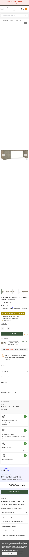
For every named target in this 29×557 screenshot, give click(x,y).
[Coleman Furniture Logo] (12, 9)
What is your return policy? (8, 512)
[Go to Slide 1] (4, 291)
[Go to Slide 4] (21, 291)
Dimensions (5, 371)
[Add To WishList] (26, 334)
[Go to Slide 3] (15, 291)
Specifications (5, 377)
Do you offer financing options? (9, 517)
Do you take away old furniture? (9, 526)
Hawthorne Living (7, 302)
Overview (4, 365)
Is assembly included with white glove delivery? (12, 521)
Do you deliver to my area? (8, 530)
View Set (24, 341)
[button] (21, 9)
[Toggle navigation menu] (2, 9)
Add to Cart (12, 333)
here (17, 550)
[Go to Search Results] (26, 15)
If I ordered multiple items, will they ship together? (13, 535)
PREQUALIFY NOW (14, 492)
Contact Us (20, 4)
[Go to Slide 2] (10, 291)
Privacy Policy (21, 548)
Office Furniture (4, 20)
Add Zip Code (4, 323)
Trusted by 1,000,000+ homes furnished (15, 355)
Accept (10, 553)
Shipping (4, 382)
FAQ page (19, 508)
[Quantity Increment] (8, 328)
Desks (11, 20)
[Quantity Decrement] (2, 328)
